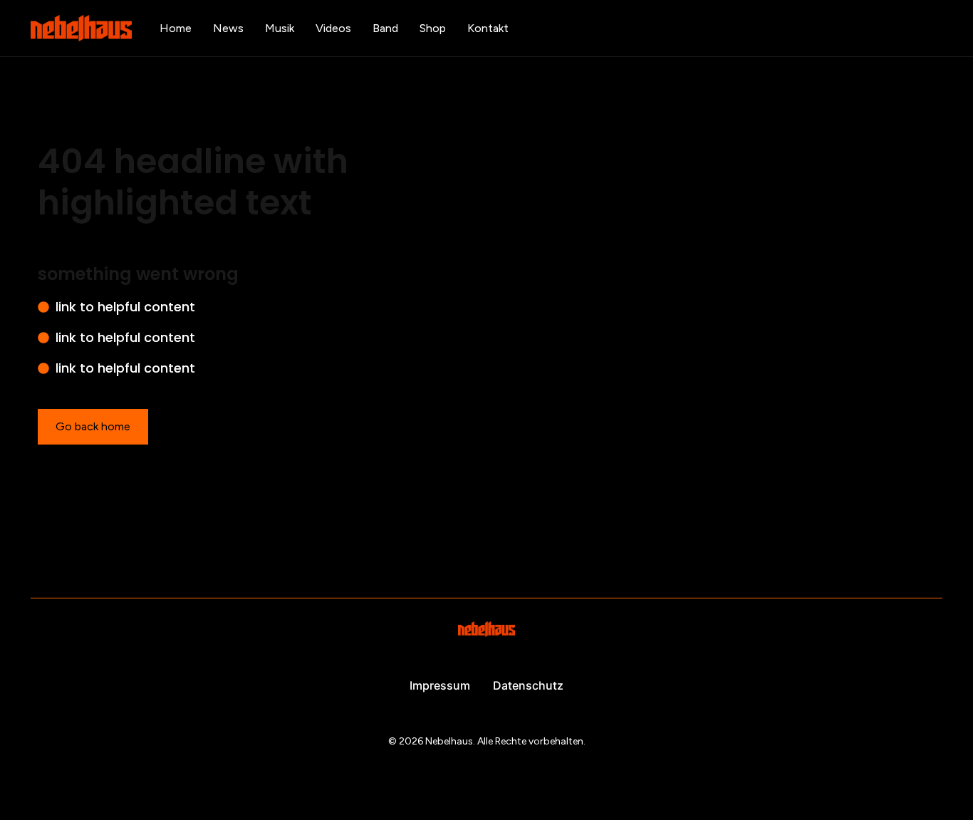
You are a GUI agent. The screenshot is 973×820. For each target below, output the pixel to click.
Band (385, 28)
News (228, 28)
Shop (433, 28)
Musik (279, 28)
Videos (333, 28)
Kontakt (488, 28)
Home (176, 28)
